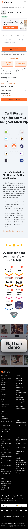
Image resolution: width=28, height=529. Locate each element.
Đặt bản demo (14, 345)
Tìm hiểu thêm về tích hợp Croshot (13, 231)
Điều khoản (16, 516)
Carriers (11, 7)
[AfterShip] (7, 2)
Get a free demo (9, 27)
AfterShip (4, 7)
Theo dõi (15, 49)
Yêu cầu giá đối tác (14, 99)
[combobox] (14, 90)
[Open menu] (25, 2)
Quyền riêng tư (7, 516)
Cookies (14, 520)
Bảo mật (22, 516)
